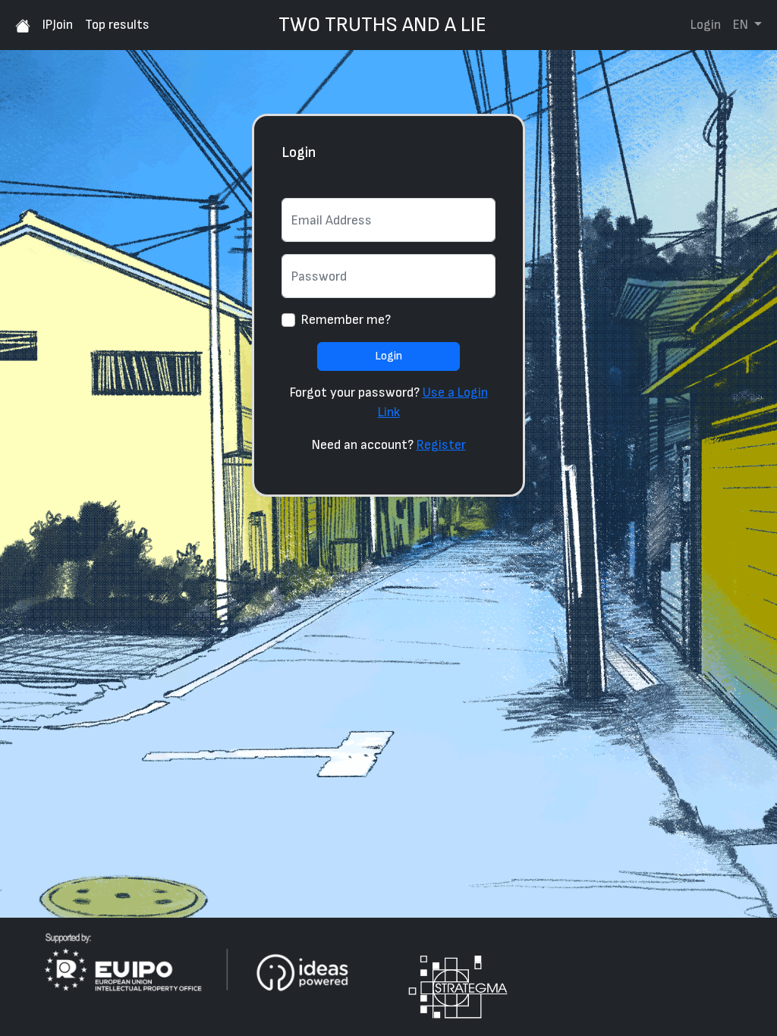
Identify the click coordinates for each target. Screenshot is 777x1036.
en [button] (742, 25)
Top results (117, 25)
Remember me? (346, 320)
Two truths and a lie (382, 25)
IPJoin (57, 25)
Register (441, 445)
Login (705, 25)
